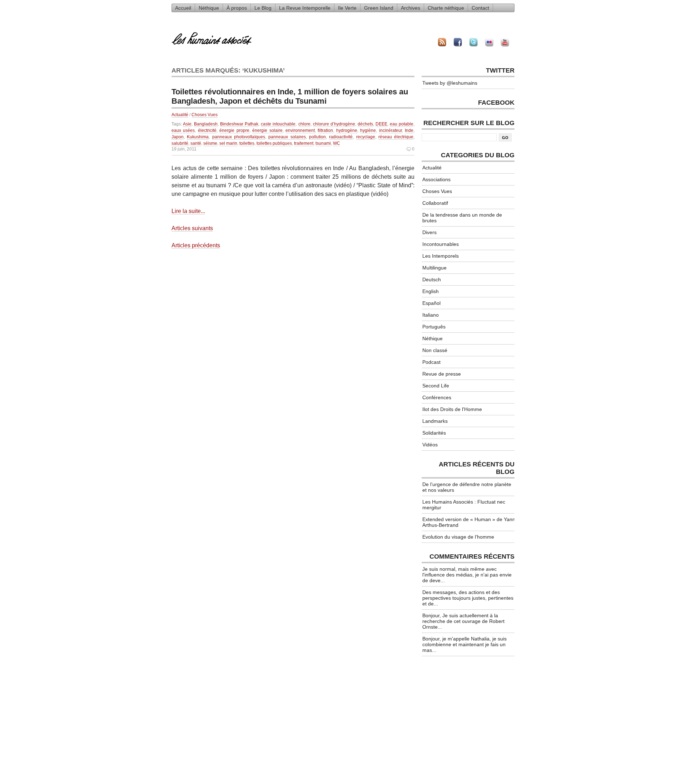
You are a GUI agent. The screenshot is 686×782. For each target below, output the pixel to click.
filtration (325, 130)
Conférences (436, 397)
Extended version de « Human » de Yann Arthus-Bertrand (468, 522)
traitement (303, 143)
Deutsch (431, 279)
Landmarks (435, 421)
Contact (480, 8)
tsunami (323, 143)
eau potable (401, 124)
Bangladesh (206, 124)
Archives (410, 8)
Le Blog (263, 8)
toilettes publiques (274, 143)
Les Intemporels (440, 256)
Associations (436, 179)
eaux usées (183, 130)
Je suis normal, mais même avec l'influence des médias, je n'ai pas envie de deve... (467, 574)
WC (336, 143)
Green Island (378, 8)
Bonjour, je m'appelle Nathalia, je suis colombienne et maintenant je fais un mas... (464, 644)
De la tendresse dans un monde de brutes (462, 217)
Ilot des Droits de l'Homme (452, 409)
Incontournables (440, 244)
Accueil (183, 8)
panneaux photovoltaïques (238, 136)
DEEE (381, 124)
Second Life (435, 385)
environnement (300, 130)
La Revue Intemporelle (304, 8)
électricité (207, 130)
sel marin (228, 143)
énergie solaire (267, 130)
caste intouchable (278, 124)
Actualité (180, 114)
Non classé (434, 350)
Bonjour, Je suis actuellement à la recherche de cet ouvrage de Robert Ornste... (463, 621)
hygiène (368, 130)
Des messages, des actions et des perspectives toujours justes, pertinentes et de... (467, 598)
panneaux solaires (286, 136)
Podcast (431, 362)
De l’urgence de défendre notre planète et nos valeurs (466, 487)
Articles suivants (192, 228)
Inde (409, 130)
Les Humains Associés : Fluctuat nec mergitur (463, 504)
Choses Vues (205, 114)
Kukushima (198, 136)
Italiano (430, 315)
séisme (210, 143)
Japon (178, 136)
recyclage (365, 136)
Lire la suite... (188, 211)
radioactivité (341, 136)
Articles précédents (196, 245)
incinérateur (390, 130)
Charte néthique (446, 8)
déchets (365, 124)
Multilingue (434, 268)
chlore (304, 124)
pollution (317, 136)
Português (434, 327)
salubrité (180, 143)
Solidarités (434, 433)
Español (431, 303)
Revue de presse (441, 374)
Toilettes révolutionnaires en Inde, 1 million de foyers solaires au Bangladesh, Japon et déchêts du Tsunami (290, 96)
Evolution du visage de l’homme (458, 537)
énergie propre (234, 130)
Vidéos (430, 444)
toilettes (246, 143)
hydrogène (346, 130)
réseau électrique (395, 136)
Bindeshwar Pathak (239, 124)
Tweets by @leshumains (449, 83)
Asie (187, 124)
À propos (237, 8)
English (430, 291)
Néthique (209, 8)
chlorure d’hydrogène (334, 124)
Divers (429, 232)
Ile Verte (347, 8)
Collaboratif (435, 203)
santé (195, 143)
